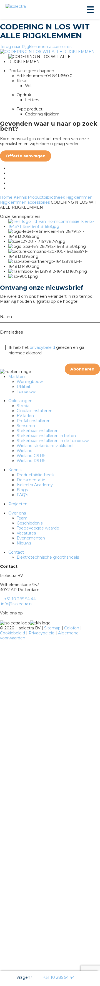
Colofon (72, 628)
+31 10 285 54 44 (58, 977)
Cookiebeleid (13, 633)
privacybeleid (42, 347)
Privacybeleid (42, 633)
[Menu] (90, 9)
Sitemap (53, 628)
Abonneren (82, 369)
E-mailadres (11, 332)
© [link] (1, 628)
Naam (6, 316)
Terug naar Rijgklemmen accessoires (35, 46)
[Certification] (54, 226)
